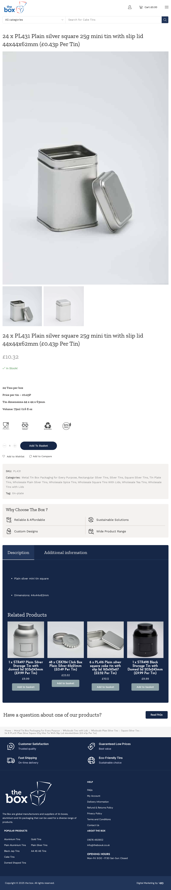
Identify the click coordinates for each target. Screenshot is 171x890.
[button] (130, 7)
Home (8, 731)
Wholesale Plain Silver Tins (104, 731)
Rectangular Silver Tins (93, 477)
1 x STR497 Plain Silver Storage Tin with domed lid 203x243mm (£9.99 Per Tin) (25, 668)
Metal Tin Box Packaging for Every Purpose (37, 731)
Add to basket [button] (25, 686)
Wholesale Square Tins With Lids (99, 482)
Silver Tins (116, 477)
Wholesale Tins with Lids (75, 731)
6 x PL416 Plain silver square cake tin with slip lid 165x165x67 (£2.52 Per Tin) (105, 668)
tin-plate (18, 493)
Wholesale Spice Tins (62, 482)
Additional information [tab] (65, 552)
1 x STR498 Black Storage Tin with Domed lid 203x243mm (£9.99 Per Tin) (145, 668)
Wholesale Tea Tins (134, 482)
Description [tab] (18, 552)
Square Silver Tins (130, 731)
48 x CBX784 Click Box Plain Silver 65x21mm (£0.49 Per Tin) (65, 666)
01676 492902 (95, 839)
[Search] (165, 19)
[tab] (18, 552)
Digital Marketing (145, 882)
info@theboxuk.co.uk (98, 845)
